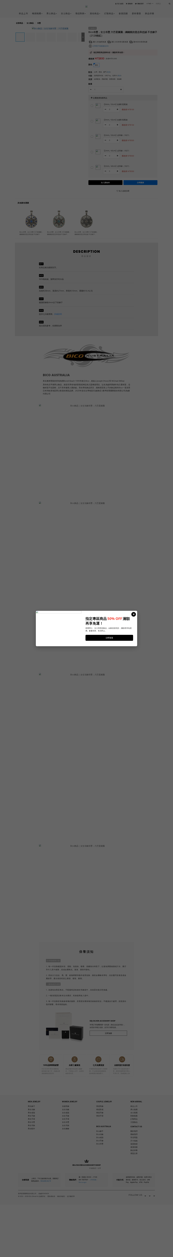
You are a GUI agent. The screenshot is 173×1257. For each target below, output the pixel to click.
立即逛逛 (109, 637)
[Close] (133, 614)
